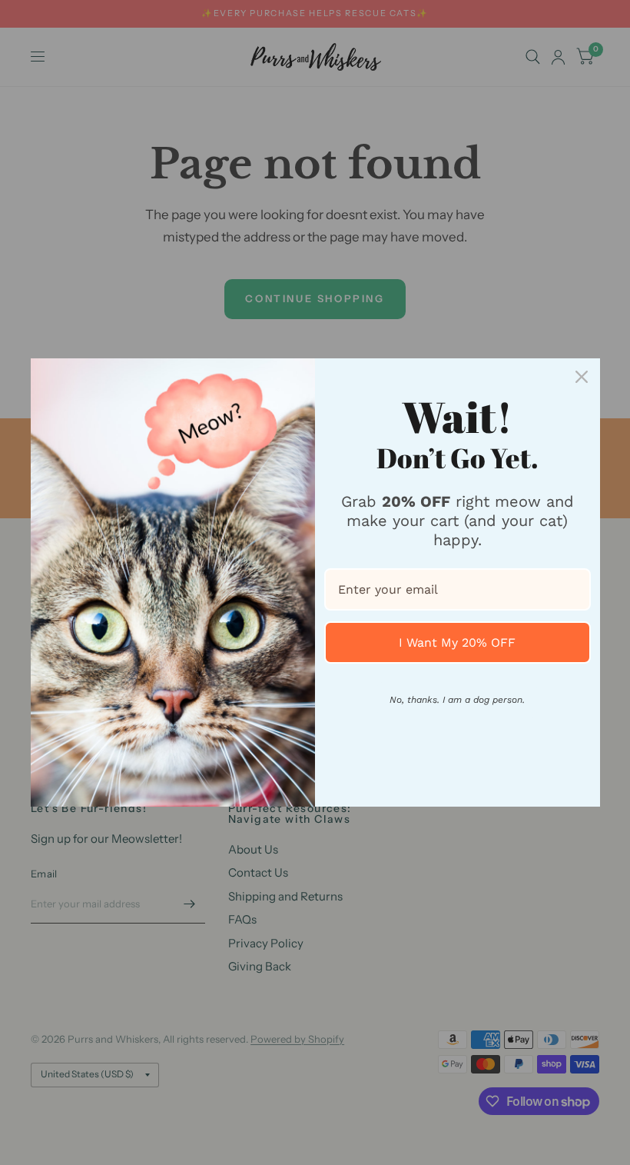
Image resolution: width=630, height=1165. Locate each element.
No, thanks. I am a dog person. (457, 699)
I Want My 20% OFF (457, 642)
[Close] (581, 376)
